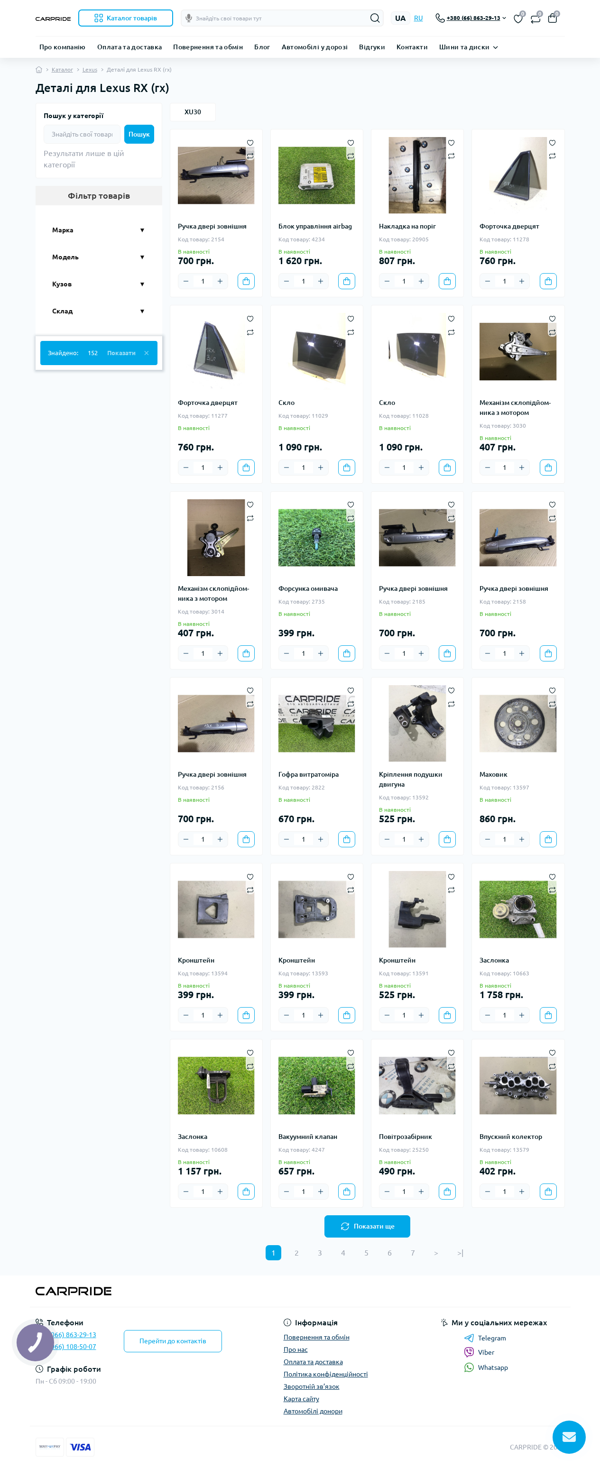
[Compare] (250, 156)
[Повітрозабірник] (417, 1085)
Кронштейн (196, 960)
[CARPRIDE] (165, 1291)
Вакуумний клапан (307, 1136)
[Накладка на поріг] (417, 175)
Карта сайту (301, 1399)
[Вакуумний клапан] (316, 1085)
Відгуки (372, 47)
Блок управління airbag (315, 226)
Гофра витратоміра (308, 774)
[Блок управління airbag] (316, 175)
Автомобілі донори (313, 1411)
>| (460, 1252)
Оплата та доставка (129, 47)
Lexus (90, 69)
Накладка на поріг (407, 226)
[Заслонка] (518, 909)
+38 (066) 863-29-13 (66, 1335)
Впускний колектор (511, 1136)
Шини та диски (464, 47)
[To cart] (246, 281)
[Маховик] (518, 723)
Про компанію (62, 47)
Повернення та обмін (208, 47)
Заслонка (494, 960)
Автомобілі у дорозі (315, 47)
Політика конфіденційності (326, 1374)
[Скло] (316, 351)
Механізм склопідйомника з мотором (515, 407)
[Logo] (53, 18)
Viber (486, 1352)
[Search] (375, 18)
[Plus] (220, 281)
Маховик (494, 774)
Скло (286, 402)
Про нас (296, 1349)
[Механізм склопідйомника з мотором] (518, 351)
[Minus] (186, 281)
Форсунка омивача (308, 588)
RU (418, 18)
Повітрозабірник (405, 1136)
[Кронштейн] (216, 909)
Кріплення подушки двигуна (411, 779)
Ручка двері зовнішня (212, 226)
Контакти (412, 47)
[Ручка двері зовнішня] (216, 175)
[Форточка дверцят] (518, 175)
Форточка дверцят (509, 226)
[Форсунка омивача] (316, 537)
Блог (262, 47)
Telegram (492, 1338)
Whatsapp (493, 1367)
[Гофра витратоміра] (316, 723)
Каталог (62, 69)
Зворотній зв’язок (312, 1386)
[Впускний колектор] (518, 1085)
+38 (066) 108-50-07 (66, 1346)
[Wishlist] (250, 142)
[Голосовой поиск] (189, 18)
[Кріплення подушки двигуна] (417, 723)
